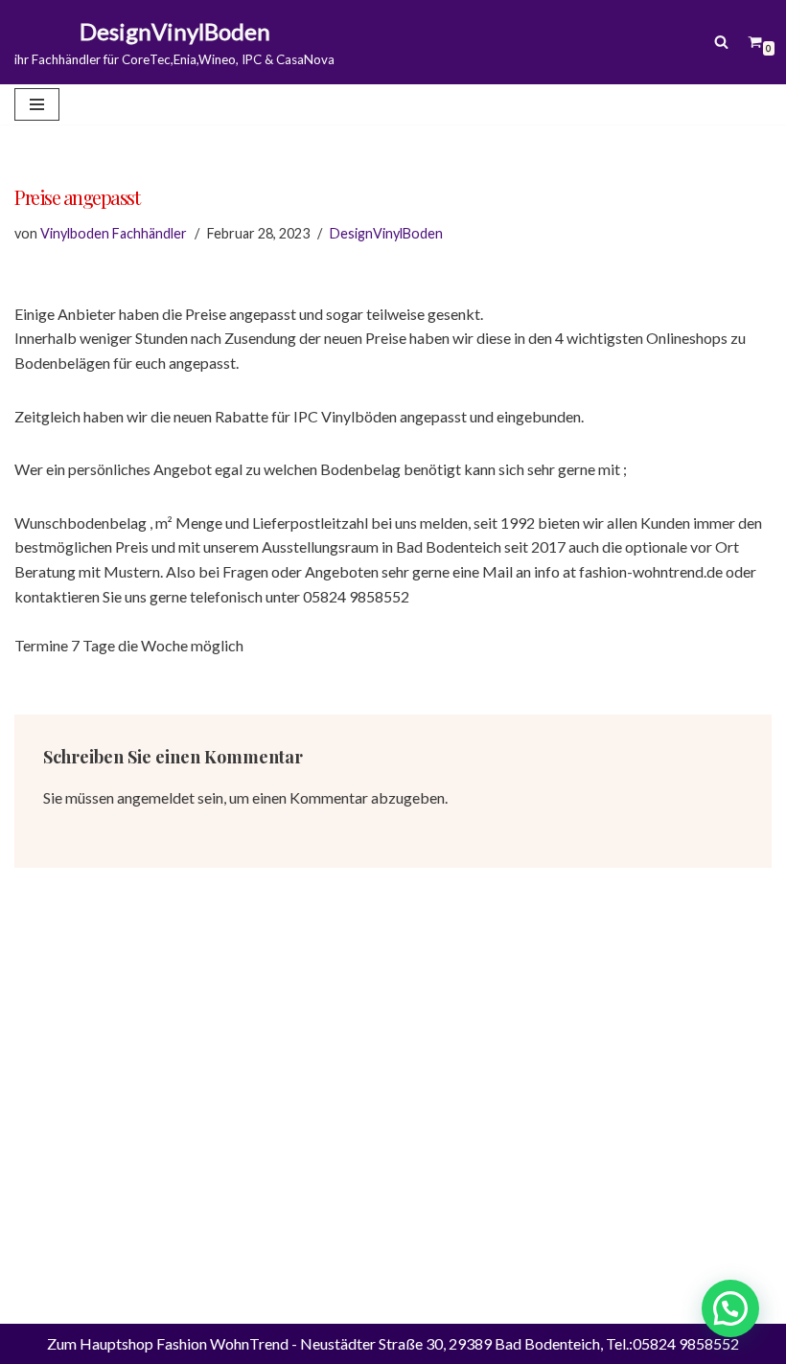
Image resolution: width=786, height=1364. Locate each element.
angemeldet (156, 797)
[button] (730, 1308)
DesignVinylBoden (386, 233)
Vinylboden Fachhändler (113, 233)
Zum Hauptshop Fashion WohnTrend (168, 1343)
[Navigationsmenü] (36, 104)
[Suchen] (721, 41)
